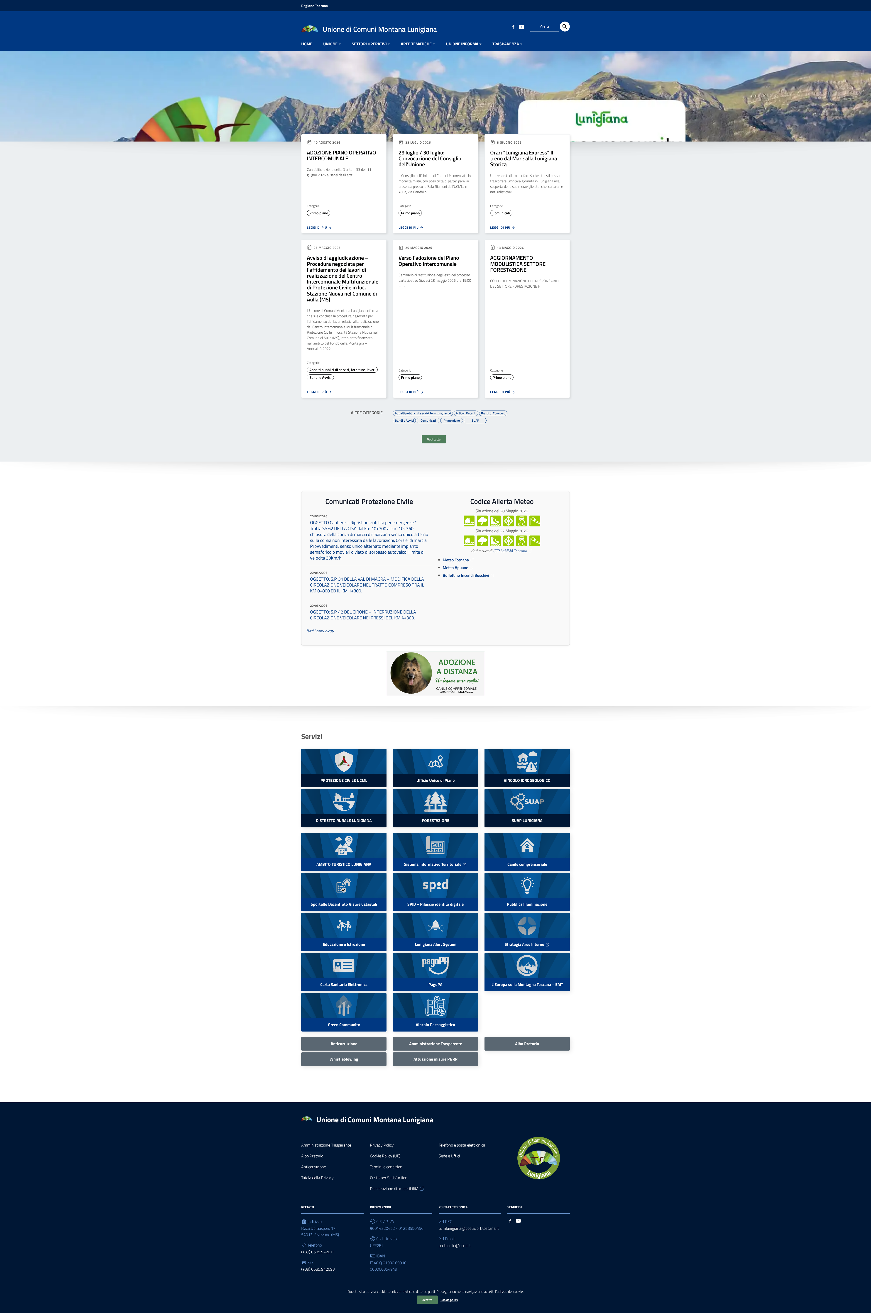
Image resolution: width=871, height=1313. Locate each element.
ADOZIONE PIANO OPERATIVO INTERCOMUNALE (341, 155)
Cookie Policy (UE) (385, 1156)
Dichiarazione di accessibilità (394, 1189)
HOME (306, 44)
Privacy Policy (382, 1145)
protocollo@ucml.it (455, 1245)
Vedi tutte (433, 439)
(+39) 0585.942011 (318, 1252)
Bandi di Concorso (493, 412)
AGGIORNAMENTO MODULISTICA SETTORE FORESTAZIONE (518, 264)
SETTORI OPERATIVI (369, 44)
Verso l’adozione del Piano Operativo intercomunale (429, 261)
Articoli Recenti (466, 412)
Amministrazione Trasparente (326, 1145)
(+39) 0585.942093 (318, 1269)
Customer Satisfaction (388, 1178)
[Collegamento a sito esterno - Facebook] (513, 26)
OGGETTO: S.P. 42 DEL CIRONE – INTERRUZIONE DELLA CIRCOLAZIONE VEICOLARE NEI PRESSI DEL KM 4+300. (363, 614)
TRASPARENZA (505, 44)
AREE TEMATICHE (416, 44)
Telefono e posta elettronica (462, 1145)
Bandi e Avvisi (320, 377)
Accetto (427, 1299)
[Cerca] (565, 27)
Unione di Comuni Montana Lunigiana (374, 1119)
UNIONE (330, 44)
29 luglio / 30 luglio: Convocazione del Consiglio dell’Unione (430, 158)
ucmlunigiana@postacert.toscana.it (469, 1228)
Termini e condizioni (386, 1167)
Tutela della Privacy (317, 1178)
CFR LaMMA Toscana (510, 551)
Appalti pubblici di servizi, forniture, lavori (342, 369)
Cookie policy (449, 1299)
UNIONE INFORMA (462, 44)
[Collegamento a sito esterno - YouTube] (521, 26)
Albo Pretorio (312, 1156)
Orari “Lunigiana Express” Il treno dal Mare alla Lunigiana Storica (523, 158)
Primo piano (318, 213)
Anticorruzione (313, 1167)
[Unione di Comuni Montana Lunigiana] (309, 28)
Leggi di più (317, 227)
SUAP (475, 420)
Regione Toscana (314, 5)
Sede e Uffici (449, 1156)
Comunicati (501, 213)
